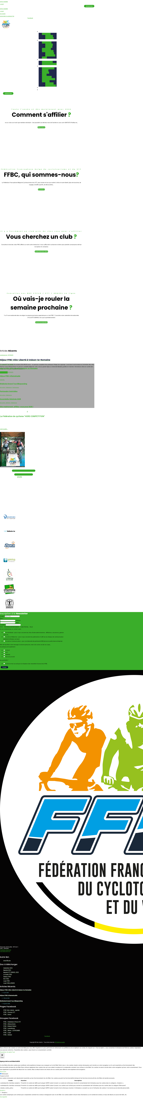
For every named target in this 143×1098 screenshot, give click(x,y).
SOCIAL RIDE (46, 77)
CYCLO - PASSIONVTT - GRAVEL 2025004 (23, 471)
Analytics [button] (2, 1090)
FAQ (44, 57)
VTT (44, 75)
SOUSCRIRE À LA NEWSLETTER (7, 16)
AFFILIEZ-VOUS (89, 6)
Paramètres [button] (3, 1052)
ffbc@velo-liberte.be (5, 950)
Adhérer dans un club (49, 64)
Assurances (46, 49)
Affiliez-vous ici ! (41, 127)
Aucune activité (10, 657)
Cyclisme (49, 36)
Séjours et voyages (48, 79)
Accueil (53, 32)
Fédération (46, 34)
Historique (49, 38)
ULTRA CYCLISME (48, 68)
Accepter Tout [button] (11, 1052)
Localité (2, 625)
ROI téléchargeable (60, 1042)
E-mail (2, 616)
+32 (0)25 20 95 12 (5, 951)
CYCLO (45, 70)
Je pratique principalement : (8, 647)
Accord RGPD (4, 660)
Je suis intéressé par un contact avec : (11, 629)
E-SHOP (2, 4)
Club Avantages (47, 51)
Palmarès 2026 (51, 85)
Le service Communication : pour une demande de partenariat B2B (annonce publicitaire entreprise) (34, 641)
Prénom (18, 620)
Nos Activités (51, 66)
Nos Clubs (52, 60)
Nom (2, 618)
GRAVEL (45, 73)
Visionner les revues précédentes (23, 474)
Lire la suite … (4, 429)
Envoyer (4, 667)
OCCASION (2, 13)
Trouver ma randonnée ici (41, 322)
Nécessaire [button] (3, 1072)
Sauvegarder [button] (3, 1097)
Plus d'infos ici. (41, 189)
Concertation (50, 55)
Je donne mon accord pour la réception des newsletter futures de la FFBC (26, 664)
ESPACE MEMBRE (4, 1)
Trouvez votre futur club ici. (41, 251)
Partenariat (50, 53)
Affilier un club (47, 62)
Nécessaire (5, 1074)
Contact (53, 90)
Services (49, 47)
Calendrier (52, 88)
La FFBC (53, 40)
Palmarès (45, 81)
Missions (49, 45)
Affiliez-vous (46, 42)
